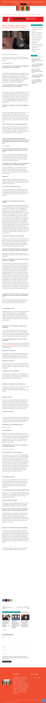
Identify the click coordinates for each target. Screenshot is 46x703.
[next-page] (4, 630)
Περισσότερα (15, 693)
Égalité (11, 344)
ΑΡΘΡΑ (23, 14)
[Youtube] (40, 678)
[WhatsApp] (11, 600)
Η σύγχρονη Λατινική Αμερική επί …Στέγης (23, 608)
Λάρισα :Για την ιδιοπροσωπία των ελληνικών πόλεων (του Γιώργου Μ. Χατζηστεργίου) (37, 34)
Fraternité (15, 344)
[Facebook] (3, 600)
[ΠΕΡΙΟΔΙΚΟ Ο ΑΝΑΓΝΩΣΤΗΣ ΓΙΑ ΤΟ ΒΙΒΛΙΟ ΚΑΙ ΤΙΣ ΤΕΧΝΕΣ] (23, 7)
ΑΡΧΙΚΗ (4, 14)
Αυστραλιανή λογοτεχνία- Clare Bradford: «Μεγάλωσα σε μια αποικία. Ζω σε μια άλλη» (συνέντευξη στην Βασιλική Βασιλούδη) (16, 624)
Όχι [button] (24, 4)
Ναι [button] (21, 4)
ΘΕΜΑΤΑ (19, 14)
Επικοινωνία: (15, 695)
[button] (42, 14)
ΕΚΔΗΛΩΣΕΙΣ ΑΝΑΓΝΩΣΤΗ (30, 14)
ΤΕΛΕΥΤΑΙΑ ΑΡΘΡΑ (24, 612)
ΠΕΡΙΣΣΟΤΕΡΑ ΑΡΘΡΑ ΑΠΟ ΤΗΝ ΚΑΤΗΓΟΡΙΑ (11, 612)
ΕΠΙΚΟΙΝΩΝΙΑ (38, 14)
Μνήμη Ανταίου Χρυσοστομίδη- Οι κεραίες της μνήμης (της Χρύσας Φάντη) (38, 46)
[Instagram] (34, 677)
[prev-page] (3, 630)
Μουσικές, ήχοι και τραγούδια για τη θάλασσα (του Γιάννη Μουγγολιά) (37, 29)
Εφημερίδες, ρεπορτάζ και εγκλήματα (7, 608)
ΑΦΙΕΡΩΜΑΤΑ (8, 14)
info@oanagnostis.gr (22, 695)
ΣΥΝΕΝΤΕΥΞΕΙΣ (14, 14)
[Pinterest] (8, 600)
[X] (6, 600)
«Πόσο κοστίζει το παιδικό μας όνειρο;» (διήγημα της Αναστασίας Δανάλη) (37, 65)
